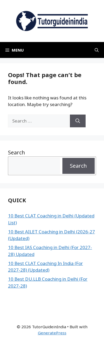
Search (16, 152)
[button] (96, 50)
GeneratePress (52, 332)
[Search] (78, 121)
